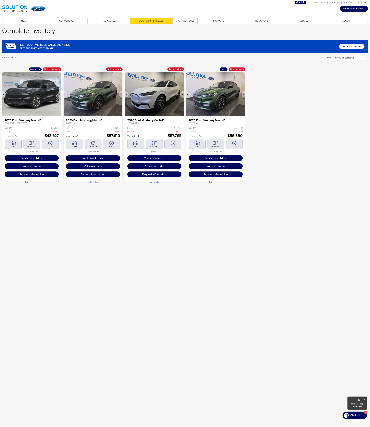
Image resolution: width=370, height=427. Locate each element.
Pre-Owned (108, 21)
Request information (32, 174)
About (346, 21)
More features (33, 151)
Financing (218, 21)
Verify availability (31, 158)
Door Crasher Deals (151, 21)
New (23, 21)
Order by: (326, 57)
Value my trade (32, 166)
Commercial (66, 21)
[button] (4, 94)
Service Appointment (354, 9)
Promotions (261, 21)
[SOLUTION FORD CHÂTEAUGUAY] (24, 8)
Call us (336, 2)
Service (303, 21)
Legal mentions (31, 182)
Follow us (320, 2)
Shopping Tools (185, 21)
